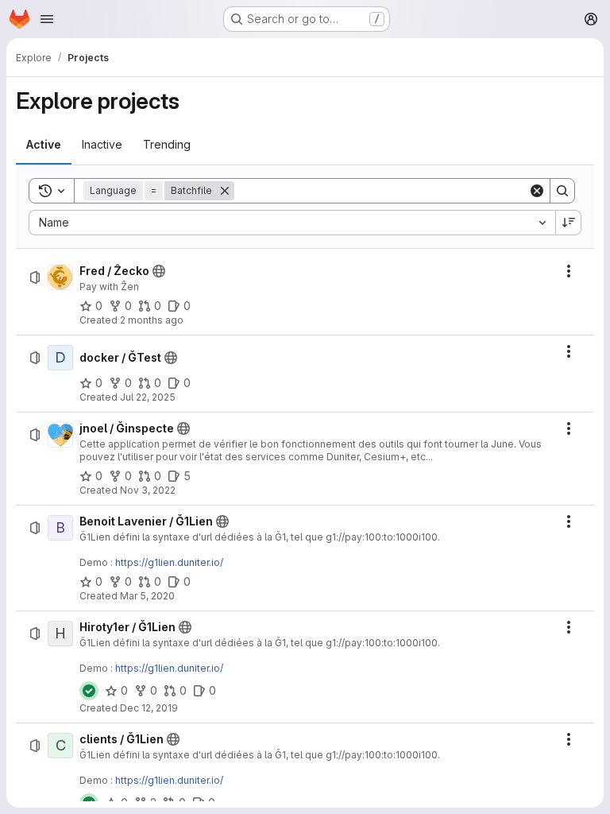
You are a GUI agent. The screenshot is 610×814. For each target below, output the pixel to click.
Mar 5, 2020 (147, 596)
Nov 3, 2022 (148, 490)
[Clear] (536, 190)
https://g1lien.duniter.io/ (169, 562)
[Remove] (224, 190)
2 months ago (151, 320)
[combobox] (292, 222)
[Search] (562, 191)
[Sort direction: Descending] (568, 222)
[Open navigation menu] (47, 19)
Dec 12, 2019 (149, 708)
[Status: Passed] (88, 690)
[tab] (43, 145)
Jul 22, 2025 (148, 397)
